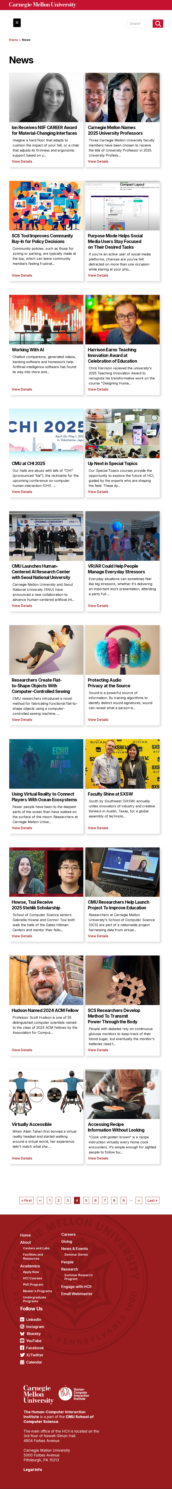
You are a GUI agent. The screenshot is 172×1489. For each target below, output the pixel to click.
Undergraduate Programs (34, 1299)
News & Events (74, 1248)
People (67, 1262)
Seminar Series (76, 1254)
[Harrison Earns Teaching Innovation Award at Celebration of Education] (122, 345)
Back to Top (151, 1481)
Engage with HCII (76, 1286)
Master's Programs (37, 1291)
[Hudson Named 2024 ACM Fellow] (46, 1006)
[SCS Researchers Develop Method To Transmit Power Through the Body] (122, 1006)
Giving (66, 1241)
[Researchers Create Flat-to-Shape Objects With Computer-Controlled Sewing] (46, 675)
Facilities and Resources (33, 1256)
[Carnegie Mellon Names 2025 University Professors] (122, 120)
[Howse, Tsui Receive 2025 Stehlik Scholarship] (46, 894)
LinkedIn (33, 1319)
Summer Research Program (78, 1277)
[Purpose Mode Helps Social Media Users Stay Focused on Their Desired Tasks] (122, 231)
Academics (30, 1266)
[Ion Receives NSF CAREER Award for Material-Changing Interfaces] (46, 120)
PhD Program (33, 1284)
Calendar (34, 1362)
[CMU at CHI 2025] (46, 453)
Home (13, 40)
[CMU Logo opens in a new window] (86, 5)
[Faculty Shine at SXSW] (122, 786)
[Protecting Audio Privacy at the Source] (122, 675)
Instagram (35, 1326)
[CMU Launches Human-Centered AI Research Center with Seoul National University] (46, 561)
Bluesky (34, 1333)
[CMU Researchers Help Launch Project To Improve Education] (122, 894)
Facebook (35, 1348)
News (26, 40)
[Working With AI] (46, 345)
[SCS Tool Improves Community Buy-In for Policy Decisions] (46, 231)
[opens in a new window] (40, 1387)
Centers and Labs (36, 1248)
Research (69, 1269)
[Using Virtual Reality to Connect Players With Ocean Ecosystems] (46, 786)
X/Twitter (34, 1355)
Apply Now (31, 1272)
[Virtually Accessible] (46, 1116)
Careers (68, 1234)
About (25, 1242)
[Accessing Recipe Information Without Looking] (122, 1116)
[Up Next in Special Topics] (122, 453)
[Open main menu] (17, 22)
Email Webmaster (77, 1294)
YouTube (34, 1341)
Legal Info (32, 1469)
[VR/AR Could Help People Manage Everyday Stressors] (122, 561)
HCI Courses (32, 1278)
